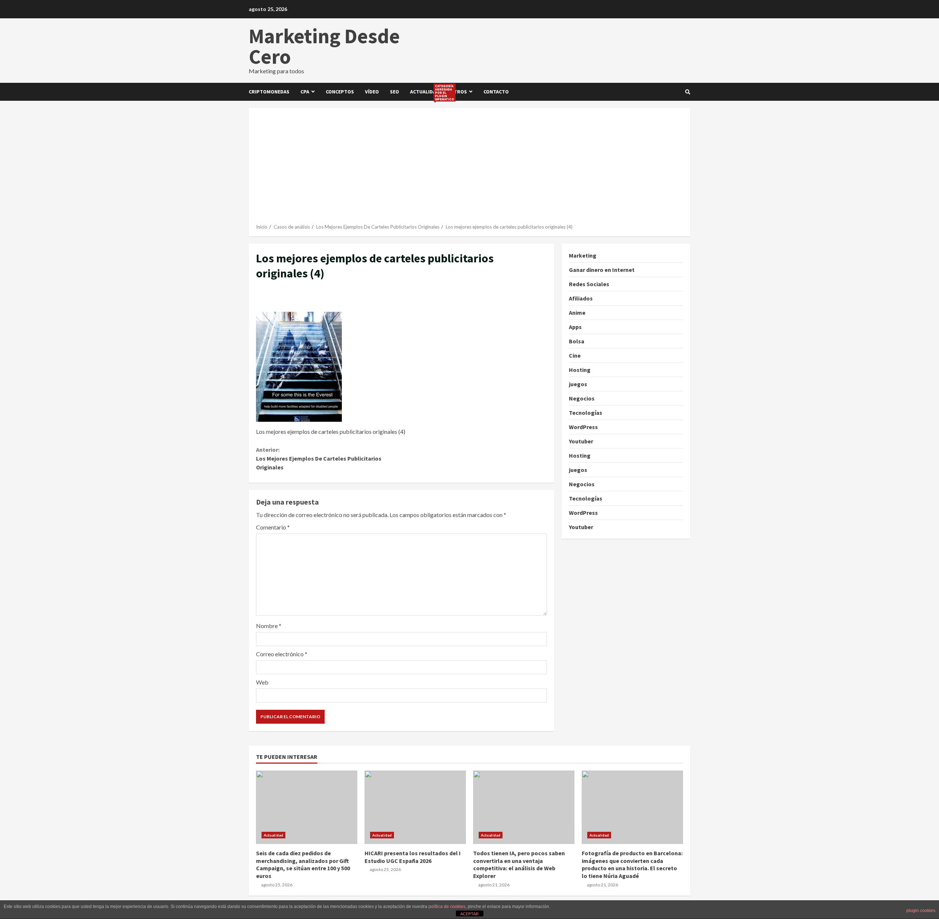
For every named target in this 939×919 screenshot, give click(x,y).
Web (262, 682)
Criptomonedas (269, 91)
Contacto (496, 91)
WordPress (583, 427)
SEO (394, 91)
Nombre (268, 625)
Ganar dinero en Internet (602, 269)
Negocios (582, 398)
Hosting (580, 369)
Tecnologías (585, 412)
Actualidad (427, 92)
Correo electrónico (281, 653)
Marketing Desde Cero (324, 46)
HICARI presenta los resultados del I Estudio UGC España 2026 (415, 807)
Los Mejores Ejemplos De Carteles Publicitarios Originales (318, 458)
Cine (575, 355)
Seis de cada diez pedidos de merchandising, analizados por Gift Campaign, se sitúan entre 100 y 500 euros (306, 807)
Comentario (273, 527)
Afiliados (581, 298)
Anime (577, 312)
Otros (458, 91)
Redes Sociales (589, 284)
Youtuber (581, 441)
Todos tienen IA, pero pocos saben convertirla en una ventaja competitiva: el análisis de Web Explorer (523, 807)
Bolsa (576, 341)
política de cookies (446, 906)
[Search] (687, 92)
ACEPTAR (469, 914)
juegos (578, 384)
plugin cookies (920, 910)
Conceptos (340, 91)
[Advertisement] (469, 168)
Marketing (582, 255)
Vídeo (372, 91)
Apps (575, 327)
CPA (304, 91)
